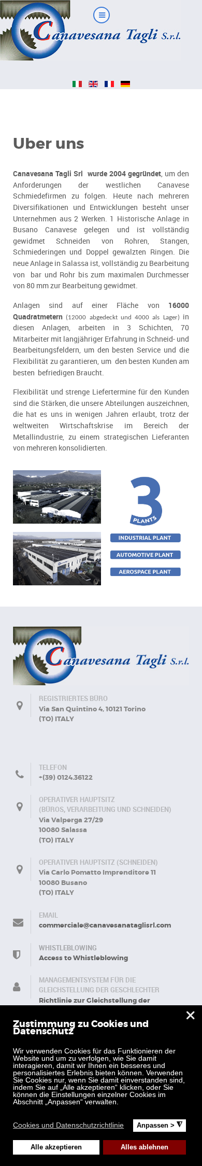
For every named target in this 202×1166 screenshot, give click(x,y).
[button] (130, 1126)
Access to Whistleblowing (83, 957)
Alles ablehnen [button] (144, 1147)
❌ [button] (190, 1015)
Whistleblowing (68, 947)
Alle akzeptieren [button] (56, 1147)
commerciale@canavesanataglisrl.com (105, 925)
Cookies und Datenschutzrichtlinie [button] (68, 1125)
